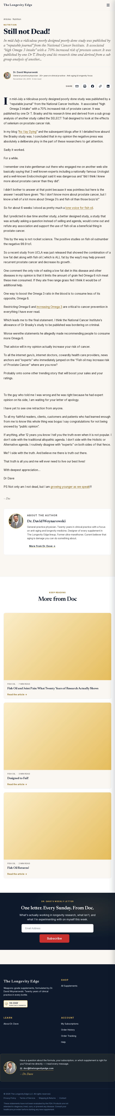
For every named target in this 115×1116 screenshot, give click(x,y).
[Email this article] (77, 86)
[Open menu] (108, 5)
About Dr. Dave (11, 1023)
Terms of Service (27, 1098)
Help (63, 1042)
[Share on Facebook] (92, 86)
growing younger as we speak (70, 487)
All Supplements (69, 986)
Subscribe (54, 938)
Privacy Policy (10, 1098)
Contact (62, 1098)
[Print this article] (84, 86)
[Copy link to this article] (100, 86)
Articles (7, 19)
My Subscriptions (69, 1023)
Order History (68, 1029)
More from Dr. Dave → (42, 546)
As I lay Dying (27, 131)
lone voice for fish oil (79, 208)
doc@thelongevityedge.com (38, 1068)
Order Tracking (68, 1036)
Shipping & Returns (47, 1098)
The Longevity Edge (18, 5)
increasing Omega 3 (49, 307)
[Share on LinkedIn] (108, 86)
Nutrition (17, 19)
